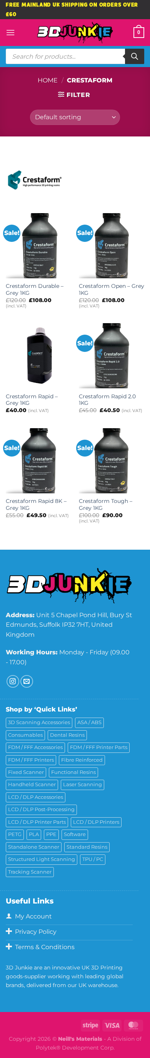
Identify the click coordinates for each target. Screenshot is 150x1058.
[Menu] (10, 32)
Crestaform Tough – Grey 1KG (105, 504)
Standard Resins (87, 847)
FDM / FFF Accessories (35, 747)
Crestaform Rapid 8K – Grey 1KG (36, 504)
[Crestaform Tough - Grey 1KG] (111, 460)
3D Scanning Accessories (39, 722)
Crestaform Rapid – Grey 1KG (32, 399)
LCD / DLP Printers (96, 822)
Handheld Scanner (32, 784)
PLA (34, 834)
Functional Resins (73, 772)
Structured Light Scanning (41, 859)
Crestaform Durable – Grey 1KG (34, 289)
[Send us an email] (26, 681)
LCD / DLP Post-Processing (41, 809)
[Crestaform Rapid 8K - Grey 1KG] (38, 460)
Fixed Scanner (26, 772)
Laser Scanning (82, 784)
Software (75, 834)
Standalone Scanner (33, 847)
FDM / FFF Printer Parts (98, 747)
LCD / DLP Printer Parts (37, 822)
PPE (51, 834)
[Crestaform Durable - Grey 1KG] (38, 245)
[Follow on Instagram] (13, 681)
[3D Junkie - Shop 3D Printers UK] (75, 32)
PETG (15, 834)
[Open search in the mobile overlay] (75, 56)
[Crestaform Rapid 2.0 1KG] (111, 355)
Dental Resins (67, 735)
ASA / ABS (89, 722)
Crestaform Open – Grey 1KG (111, 289)
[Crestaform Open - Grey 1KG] (111, 245)
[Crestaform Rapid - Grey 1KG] (38, 355)
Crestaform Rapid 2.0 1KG (107, 399)
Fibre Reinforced (82, 760)
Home (48, 80)
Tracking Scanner (30, 872)
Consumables (25, 735)
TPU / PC (92, 859)
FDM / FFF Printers (31, 760)
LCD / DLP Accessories (35, 797)
